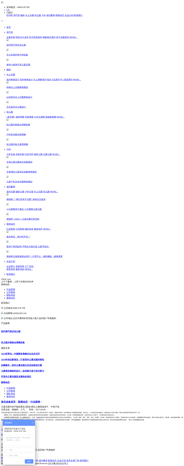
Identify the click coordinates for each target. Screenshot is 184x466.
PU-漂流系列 (66, 79)
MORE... (73, 37)
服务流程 (20, 269)
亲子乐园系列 (62, 37)
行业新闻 (10, 229)
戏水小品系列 (53, 79)
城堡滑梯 (20, 117)
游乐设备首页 (8, 401)
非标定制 (20, 154)
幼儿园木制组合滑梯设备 (13, 342)
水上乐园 (29, 15)
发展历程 (20, 266)
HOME (9, 15)
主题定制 (10, 37)
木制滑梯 (29, 117)
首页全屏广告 (72, 460)
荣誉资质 (10, 269)
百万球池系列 (35, 37)
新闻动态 (59, 15)
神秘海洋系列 (49, 37)
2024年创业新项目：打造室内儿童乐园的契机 (22, 359)
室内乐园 (10, 192)
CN (8, 10)
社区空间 (29, 154)
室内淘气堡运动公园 (10, 331)
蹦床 (22, 15)
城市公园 (38, 154)
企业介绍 (69, 15)
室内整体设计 (12, 79)
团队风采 (29, 229)
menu (10, 13)
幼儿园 (37, 15)
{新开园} (10, 117)
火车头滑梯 (39, 117)
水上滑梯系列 (39, 79)
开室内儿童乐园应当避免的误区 (16, 376)
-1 (58, 463)
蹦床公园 (20, 192)
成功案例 (50, 15)
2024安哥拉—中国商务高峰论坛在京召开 (20, 354)
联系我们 (78, 15)
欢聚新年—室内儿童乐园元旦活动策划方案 (21, 365)
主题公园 (47, 154)
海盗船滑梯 (50, 117)
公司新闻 (20, 229)
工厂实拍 (29, 266)
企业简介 (10, 266)
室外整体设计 (26, 79)
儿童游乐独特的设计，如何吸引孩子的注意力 (22, 371)
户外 (43, 15)
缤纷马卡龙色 (22, 37)
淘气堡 (16, 15)
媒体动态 (38, 229)
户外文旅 (10, 154)
